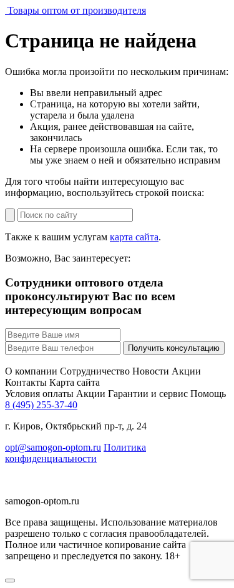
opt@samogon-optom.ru (53, 447)
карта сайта (134, 237)
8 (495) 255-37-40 (41, 404)
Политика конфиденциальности (75, 453)
